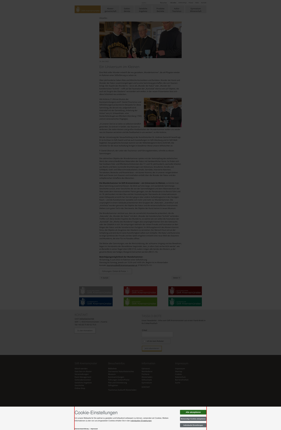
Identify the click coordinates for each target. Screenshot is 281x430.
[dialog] (140, 418)
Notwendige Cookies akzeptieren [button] (193, 419)
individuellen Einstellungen (141, 420)
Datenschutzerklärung (82, 429)
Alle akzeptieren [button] (193, 412)
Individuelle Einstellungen (193, 425)
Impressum (94, 429)
